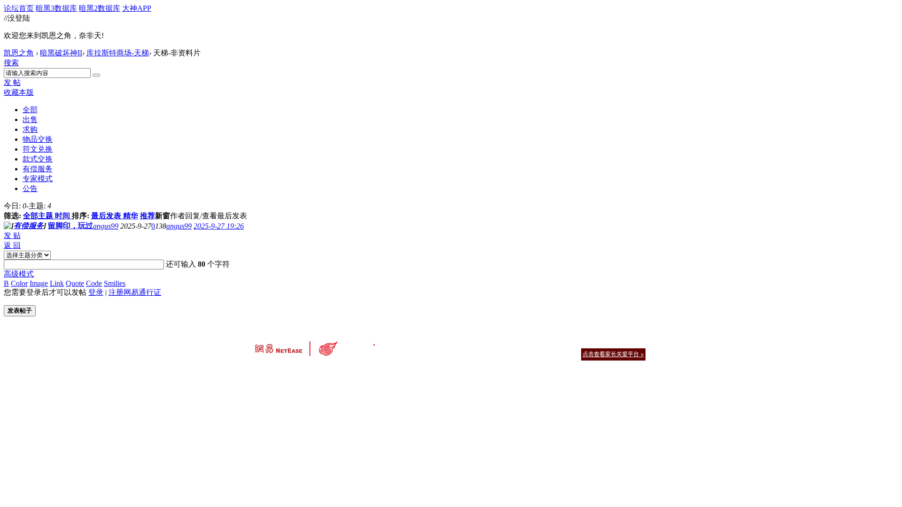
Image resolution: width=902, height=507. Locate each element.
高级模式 (19, 274)
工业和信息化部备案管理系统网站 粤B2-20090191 (385, 370)
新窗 (162, 216)
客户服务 (437, 342)
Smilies (114, 283)
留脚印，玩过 (70, 226)
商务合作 (606, 342)
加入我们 (634, 342)
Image (39, 283)
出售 (30, 119)
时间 (62, 216)
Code (94, 283)
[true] (96, 75)
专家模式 (38, 179)
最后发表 (106, 216)
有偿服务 (38, 169)
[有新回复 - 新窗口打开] (7, 226)
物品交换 (38, 139)
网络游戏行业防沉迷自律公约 (517, 353)
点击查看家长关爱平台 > (613, 354)
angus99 (105, 226)
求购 (30, 129)
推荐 (147, 216)
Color (19, 283)
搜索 (11, 63)
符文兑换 (38, 149)
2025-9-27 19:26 (219, 226)
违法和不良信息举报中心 (286, 370)
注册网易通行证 (135, 292)
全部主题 (38, 216)
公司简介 (408, 342)
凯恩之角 (19, 53)
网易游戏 (578, 342)
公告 (30, 188)
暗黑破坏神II (61, 53)
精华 (130, 216)
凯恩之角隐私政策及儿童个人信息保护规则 (508, 342)
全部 (30, 110)
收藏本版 (19, 92)
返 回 (12, 245)
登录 (95, 292)
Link (57, 283)
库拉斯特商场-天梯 (117, 53)
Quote (75, 283)
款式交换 (38, 159)
